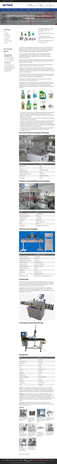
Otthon (3, 9)
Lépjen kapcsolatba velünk (43, 9)
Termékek (15, 9)
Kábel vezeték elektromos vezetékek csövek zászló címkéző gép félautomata (23, 434)
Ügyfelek (34, 9)
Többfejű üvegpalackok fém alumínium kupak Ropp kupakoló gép (50, 433)
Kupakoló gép (7, 35)
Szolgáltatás (28, 9)
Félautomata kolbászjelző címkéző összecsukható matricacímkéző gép (22, 449)
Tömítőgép (6, 39)
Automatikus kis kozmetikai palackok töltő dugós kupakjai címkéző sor (40, 434)
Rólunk (8, 9)
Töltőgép (6, 33)
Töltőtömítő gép (7, 40)
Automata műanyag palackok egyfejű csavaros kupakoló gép (32, 448)
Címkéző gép (7, 37)
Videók (21, 9)
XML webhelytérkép (42, 462)
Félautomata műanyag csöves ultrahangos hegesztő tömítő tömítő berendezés (32, 434)
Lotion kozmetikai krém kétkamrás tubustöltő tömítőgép (23, 419)
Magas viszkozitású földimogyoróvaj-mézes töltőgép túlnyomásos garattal (41, 420)
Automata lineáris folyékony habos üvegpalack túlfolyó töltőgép (31, 420)
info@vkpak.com (10, 65)
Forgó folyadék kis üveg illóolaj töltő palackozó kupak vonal (50, 419)
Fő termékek (27, 454)
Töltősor (22, 454)
